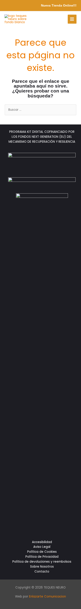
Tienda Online (62, 5)
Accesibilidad (42, 542)
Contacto (41, 571)
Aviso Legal (41, 547)
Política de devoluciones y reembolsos (41, 561)
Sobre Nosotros (42, 566)
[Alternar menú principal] (72, 19)
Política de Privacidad (41, 557)
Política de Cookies (42, 552)
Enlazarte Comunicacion (47, 596)
